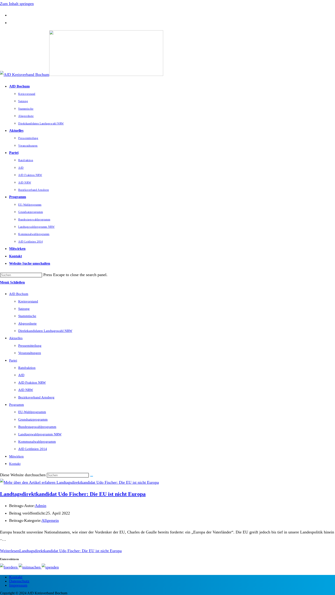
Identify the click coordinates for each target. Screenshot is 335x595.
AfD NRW (25, 390)
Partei (13, 360)
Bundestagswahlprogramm (37, 427)
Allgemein (50, 520)
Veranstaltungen (29, 353)
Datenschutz (19, 581)
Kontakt (15, 464)
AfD (21, 375)
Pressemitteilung (29, 345)
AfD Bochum (18, 294)
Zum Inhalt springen (17, 3)
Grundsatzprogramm (33, 419)
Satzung (24, 308)
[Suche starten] (91, 476)
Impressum (18, 585)
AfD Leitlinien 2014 (32, 449)
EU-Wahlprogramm (32, 412)
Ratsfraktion (27, 368)
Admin (40, 505)
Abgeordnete (27, 323)
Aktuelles (16, 338)
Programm (16, 404)
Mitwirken (16, 456)
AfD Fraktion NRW (32, 382)
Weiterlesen (61, 550)
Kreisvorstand (28, 301)
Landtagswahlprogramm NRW (40, 434)
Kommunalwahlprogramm (37, 441)
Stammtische (27, 316)
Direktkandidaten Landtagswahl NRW (45, 331)
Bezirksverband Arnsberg (36, 397)
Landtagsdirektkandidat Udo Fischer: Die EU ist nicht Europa (73, 494)
